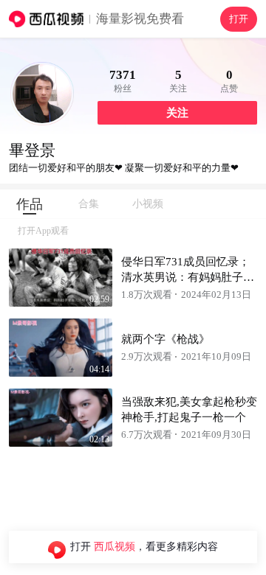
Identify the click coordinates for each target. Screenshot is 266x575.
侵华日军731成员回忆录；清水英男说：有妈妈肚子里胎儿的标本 (187, 277)
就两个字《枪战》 (165, 339)
